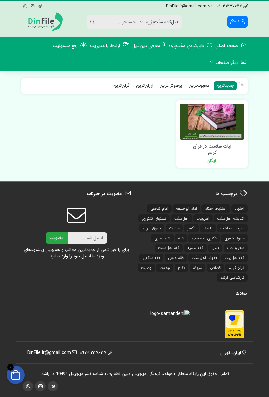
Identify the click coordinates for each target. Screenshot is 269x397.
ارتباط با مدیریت (105, 45)
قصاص (215, 268)
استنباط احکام (216, 208)
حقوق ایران (152, 228)
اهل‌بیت (203, 218)
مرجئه (197, 268)
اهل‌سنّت (181, 218)
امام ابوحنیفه (186, 208)
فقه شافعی (151, 258)
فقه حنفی (176, 258)
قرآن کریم (236, 268)
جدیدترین (225, 85)
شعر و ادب (235, 248)
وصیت (146, 268)
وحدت (164, 268)
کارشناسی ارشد (232, 277)
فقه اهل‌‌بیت (234, 258)
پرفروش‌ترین (171, 85)
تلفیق (208, 228)
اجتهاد (239, 208)
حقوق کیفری (234, 238)
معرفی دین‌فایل (146, 45)
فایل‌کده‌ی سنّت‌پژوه (186, 45)
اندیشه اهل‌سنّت (230, 218)
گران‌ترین (121, 85)
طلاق (215, 248)
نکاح (181, 268)
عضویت (56, 237)
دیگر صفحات (226, 62)
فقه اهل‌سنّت (168, 248)
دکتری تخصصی (204, 238)
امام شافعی (159, 208)
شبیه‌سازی (162, 238)
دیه (181, 238)
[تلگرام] (39, 5)
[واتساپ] (25, 5)
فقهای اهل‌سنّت (204, 258)
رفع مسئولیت (65, 45)
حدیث (174, 228)
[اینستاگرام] (32, 5)
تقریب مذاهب (232, 228)
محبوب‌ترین (199, 85)
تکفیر (191, 228)
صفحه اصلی (226, 45)
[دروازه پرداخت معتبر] (234, 323)
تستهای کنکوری (154, 218)
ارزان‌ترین (144, 85)
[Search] (93, 22)
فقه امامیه (195, 248)
